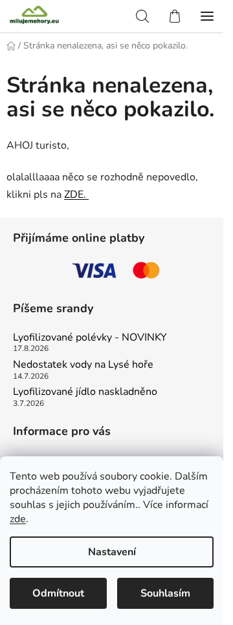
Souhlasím (165, 593)
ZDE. (76, 194)
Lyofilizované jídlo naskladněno (85, 392)
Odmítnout (58, 593)
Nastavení (112, 552)
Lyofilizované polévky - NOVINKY (90, 338)
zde (18, 519)
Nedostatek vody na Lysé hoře (83, 365)
